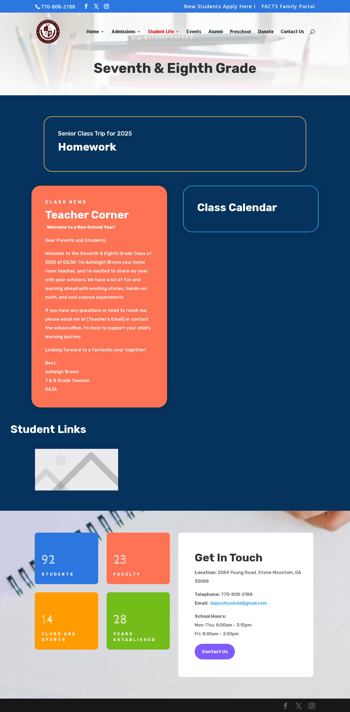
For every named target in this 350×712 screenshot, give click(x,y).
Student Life (161, 32)
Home (93, 32)
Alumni (215, 32)
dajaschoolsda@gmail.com (238, 603)
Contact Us (292, 32)
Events (193, 32)
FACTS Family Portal (288, 7)
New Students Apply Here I (220, 7)
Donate (266, 32)
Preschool (240, 32)
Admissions (123, 32)
